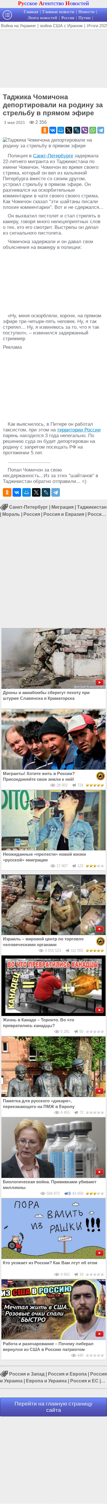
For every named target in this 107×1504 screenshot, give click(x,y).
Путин (84, 17)
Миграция (62, 507)
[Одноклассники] (44, 130)
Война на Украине (18, 25)
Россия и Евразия (63, 514)
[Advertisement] (53, 58)
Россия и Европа (67, 1374)
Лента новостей (42, 17)
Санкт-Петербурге (53, 155)
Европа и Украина (46, 1380)
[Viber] (84, 130)
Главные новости (58, 11)
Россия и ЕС (84, 1380)
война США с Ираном (61, 25)
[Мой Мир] (60, 130)
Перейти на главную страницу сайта (53, 1407)
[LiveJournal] (76, 130)
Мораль (11, 514)
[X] (68, 130)
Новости (86, 11)
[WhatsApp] (92, 130)
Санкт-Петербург (28, 507)
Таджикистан (92, 507)
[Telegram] (100, 130)
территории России (79, 430)
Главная (31, 11)
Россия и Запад (27, 1374)
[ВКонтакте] (52, 130)
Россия (67, 17)
